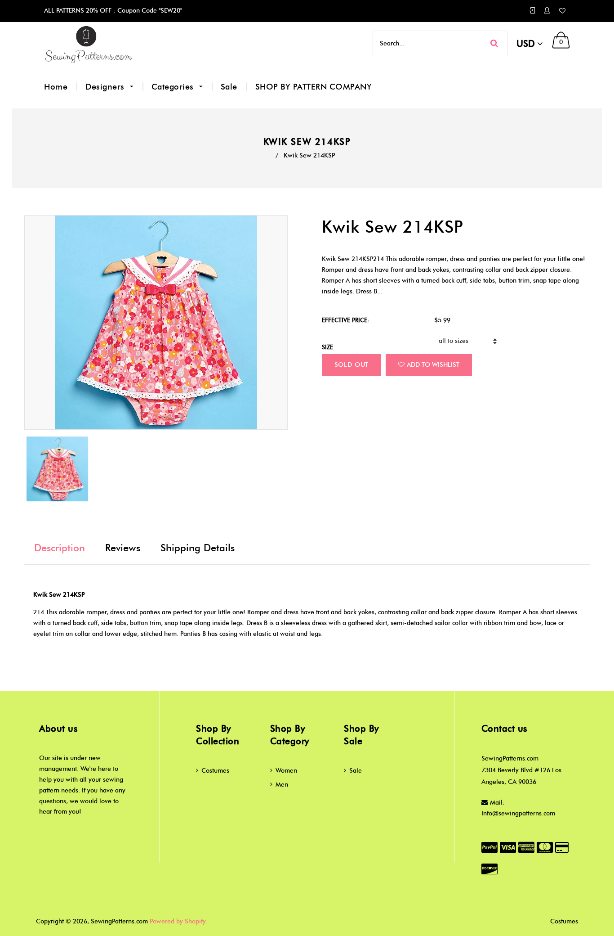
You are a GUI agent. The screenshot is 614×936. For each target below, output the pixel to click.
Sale (229, 87)
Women (286, 770)
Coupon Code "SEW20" (149, 10)
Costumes (215, 770)
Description (59, 548)
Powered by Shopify (178, 921)
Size (327, 347)
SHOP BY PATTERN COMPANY (313, 87)
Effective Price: (345, 320)
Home (55, 87)
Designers (106, 87)
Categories (173, 87)
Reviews (122, 548)
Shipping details (197, 548)
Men (282, 784)
